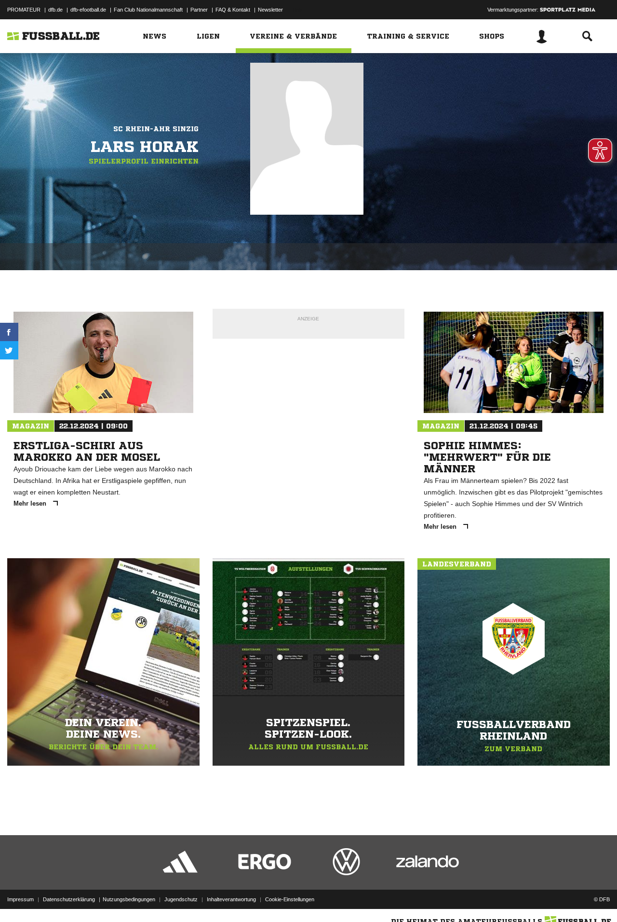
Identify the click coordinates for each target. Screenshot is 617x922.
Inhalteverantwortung (231, 899)
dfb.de (55, 10)
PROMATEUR (23, 10)
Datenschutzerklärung (69, 899)
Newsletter (270, 10)
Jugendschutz (181, 899)
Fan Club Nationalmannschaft (148, 10)
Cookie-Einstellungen (289, 899)
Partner (199, 10)
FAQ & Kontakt (232, 10)
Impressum (20, 899)
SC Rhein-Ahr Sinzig (156, 128)
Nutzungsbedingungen (129, 899)
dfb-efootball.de (88, 10)
